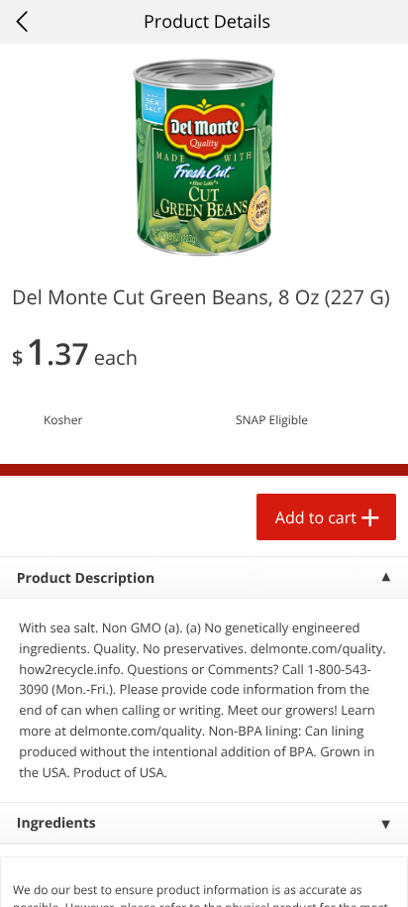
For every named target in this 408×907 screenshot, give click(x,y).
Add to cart (316, 517)
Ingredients (56, 823)
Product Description (85, 578)
